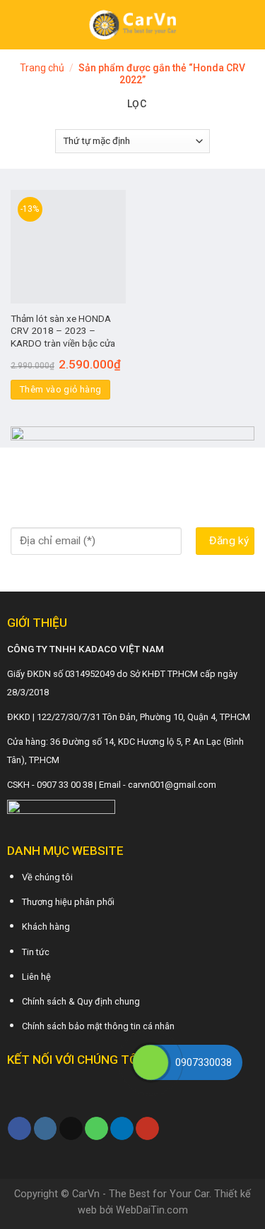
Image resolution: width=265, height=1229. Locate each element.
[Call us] (96, 1129)
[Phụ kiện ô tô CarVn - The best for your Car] (132, 24)
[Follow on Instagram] (45, 1129)
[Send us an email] (71, 1129)
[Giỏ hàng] (247, 24)
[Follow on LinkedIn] (122, 1129)
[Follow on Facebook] (19, 1129)
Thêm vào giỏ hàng (61, 389)
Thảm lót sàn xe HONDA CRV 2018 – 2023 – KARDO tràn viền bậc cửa (63, 331)
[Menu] (19, 24)
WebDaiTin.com (152, 1210)
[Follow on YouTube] (147, 1129)
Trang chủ (42, 67)
